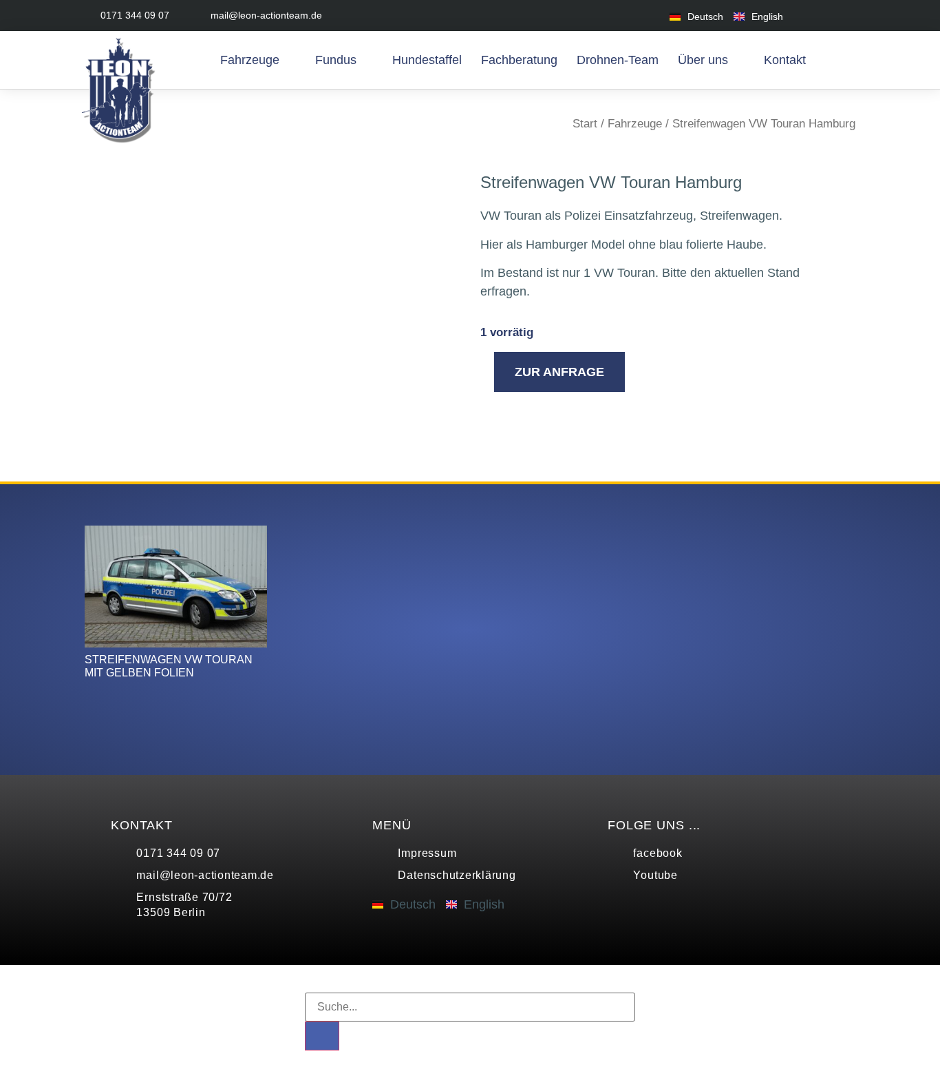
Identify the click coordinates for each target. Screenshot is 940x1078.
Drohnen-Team (618, 60)
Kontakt (785, 60)
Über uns (703, 60)
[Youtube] (846, 15)
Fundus (335, 60)
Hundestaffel (427, 60)
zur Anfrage (559, 372)
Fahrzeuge (249, 60)
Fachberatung (519, 60)
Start (585, 123)
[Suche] (322, 1036)
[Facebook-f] (815, 15)
